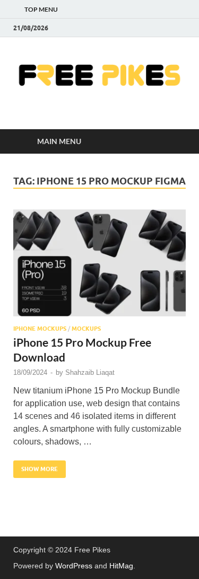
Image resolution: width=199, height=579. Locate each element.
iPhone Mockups (39, 328)
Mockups (86, 328)
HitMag (121, 565)
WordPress (73, 565)
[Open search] (172, 141)
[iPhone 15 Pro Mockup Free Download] (99, 262)
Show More (35, 466)
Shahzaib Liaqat (90, 372)
